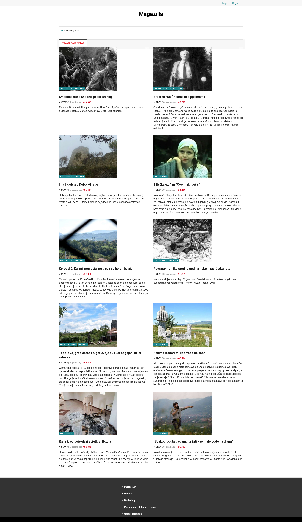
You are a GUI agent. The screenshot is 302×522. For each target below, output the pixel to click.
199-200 (157, 89)
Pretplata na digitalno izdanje (140, 507)
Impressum (130, 486)
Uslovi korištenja (133, 513)
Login (225, 3)
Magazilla (151, 14)
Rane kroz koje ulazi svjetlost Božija (85, 441)
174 (61, 433)
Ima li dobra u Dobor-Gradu (78, 184)
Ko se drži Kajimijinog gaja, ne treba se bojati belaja (95, 269)
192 (61, 176)
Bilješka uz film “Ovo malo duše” (176, 184)
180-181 (63, 345)
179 (155, 261)
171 (155, 433)
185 (61, 261)
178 (155, 345)
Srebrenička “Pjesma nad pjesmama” (180, 97)
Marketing (129, 500)
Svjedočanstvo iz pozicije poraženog (85, 97)
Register (236, 3)
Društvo (69, 89)
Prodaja (128, 493)
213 (61, 89)
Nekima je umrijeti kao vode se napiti (179, 353)
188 (155, 176)
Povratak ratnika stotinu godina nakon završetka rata (191, 269)
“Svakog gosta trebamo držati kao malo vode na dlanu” (193, 441)
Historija (79, 89)
